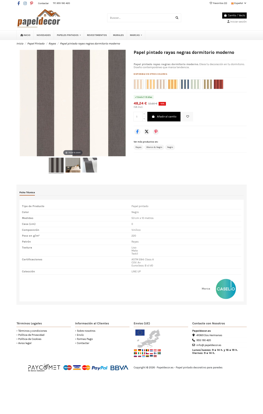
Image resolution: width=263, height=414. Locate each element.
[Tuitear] (147, 132)
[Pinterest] (156, 132)
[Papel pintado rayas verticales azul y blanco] (184, 84)
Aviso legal (25, 343)
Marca (206, 288)
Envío (80, 335)
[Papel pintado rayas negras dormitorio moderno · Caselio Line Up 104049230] (56, 165)
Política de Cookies (29, 339)
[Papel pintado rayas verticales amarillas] (150, 84)
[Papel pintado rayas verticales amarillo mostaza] (173, 84)
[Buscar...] (177, 18)
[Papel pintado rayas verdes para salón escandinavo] (207, 84)
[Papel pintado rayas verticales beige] (139, 84)
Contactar (43, 3)
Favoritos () (220, 3)
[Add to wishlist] (187, 116)
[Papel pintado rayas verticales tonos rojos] (218, 84)
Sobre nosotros (86, 330)
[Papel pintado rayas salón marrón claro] (161, 84)
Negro (170, 147)
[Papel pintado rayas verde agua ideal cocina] (196, 84)
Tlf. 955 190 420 (61, 3)
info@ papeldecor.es (208, 345)
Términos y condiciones (32, 330)
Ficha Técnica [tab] (27, 192)
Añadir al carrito (166, 116)
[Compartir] (137, 132)
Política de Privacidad (31, 335)
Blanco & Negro (154, 147)
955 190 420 (203, 340)
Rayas (138, 147)
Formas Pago (85, 339)
